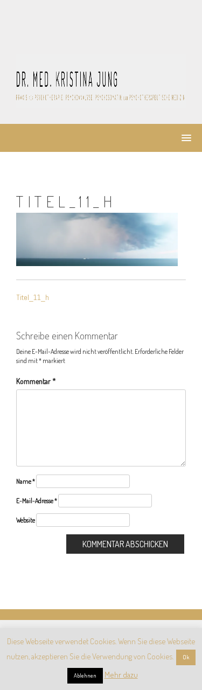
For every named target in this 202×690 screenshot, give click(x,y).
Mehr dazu (121, 675)
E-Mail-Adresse (36, 501)
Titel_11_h (32, 297)
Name (25, 481)
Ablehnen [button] (85, 675)
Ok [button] (186, 657)
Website (25, 520)
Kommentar (36, 381)
